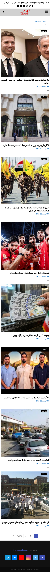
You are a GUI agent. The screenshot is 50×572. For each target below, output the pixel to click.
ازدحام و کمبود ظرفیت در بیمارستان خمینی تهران (25, 522)
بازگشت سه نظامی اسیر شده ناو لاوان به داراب (26, 397)
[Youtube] (21, 557)
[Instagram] (28, 557)
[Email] (14, 557)
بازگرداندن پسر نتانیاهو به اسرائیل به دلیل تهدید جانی (25, 81)
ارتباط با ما (6, 2)
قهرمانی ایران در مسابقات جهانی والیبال (29, 273)
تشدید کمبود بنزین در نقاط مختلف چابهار (28, 460)
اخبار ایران (44, 224)
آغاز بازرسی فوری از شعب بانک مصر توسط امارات (25, 145)
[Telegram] (8, 557)
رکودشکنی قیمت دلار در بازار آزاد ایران (31, 335)
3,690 (19, 536)
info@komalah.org (20, 550)
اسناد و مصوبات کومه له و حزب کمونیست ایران (30, 2)
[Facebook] (42, 557)
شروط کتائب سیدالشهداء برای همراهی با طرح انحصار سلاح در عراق (27, 209)
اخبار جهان (44, 31)
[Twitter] (35, 557)
